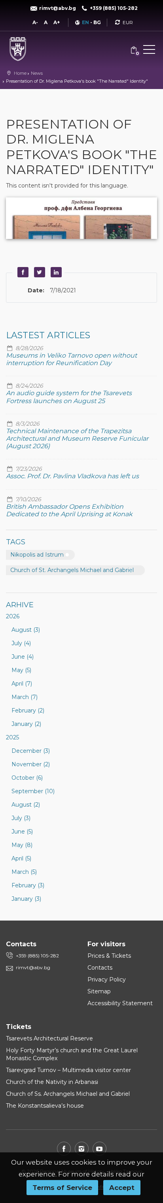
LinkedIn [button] (55, 272)
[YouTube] (99, 1149)
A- (35, 22)
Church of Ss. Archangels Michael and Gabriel (68, 1093)
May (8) (21, 845)
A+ (56, 22)
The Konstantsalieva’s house (45, 1105)
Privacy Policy (106, 979)
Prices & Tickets (109, 955)
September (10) (33, 791)
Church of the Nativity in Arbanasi (52, 1082)
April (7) (21, 683)
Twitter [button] (38, 272)
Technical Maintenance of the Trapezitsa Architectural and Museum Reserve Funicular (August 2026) (77, 438)
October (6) (27, 777)
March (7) (24, 697)
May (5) (21, 670)
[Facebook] (64, 1149)
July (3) (20, 818)
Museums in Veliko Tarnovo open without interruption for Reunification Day (71, 359)
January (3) (26, 898)
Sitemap (99, 991)
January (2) (26, 723)
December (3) (30, 750)
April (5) (21, 858)
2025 (12, 737)
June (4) (22, 656)
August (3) (25, 629)
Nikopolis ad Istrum (37, 554)
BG (97, 22)
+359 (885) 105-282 (37, 956)
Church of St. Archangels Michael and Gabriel (72, 570)
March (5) (24, 871)
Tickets (18, 1027)
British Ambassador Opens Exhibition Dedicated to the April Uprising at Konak (69, 510)
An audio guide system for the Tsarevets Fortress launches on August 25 (69, 396)
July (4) (21, 643)
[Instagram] (82, 1149)
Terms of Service (62, 1188)
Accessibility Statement (120, 1003)
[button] (149, 51)
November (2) (30, 764)
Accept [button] (122, 1188)
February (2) (27, 710)
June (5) (22, 831)
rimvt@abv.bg (33, 967)
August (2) (25, 804)
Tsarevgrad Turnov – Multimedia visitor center (68, 1070)
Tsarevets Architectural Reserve (49, 1038)
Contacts (99, 967)
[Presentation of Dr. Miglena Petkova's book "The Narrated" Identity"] (81, 218)
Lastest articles (48, 335)
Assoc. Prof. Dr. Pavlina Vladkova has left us (72, 476)
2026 (12, 616)
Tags (15, 542)
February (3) (27, 885)
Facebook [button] (21, 272)
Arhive (20, 605)
